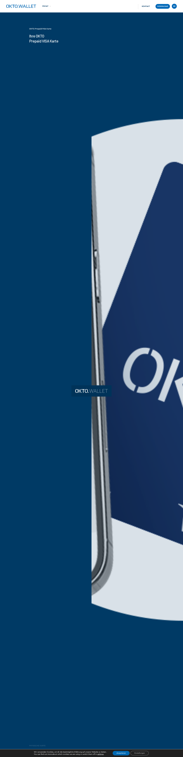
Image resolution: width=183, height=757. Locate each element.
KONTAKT (146, 6)
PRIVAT (45, 6)
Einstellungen (139, 753)
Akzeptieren (121, 753)
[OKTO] (21, 6)
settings (100, 754)
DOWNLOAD (162, 6)
